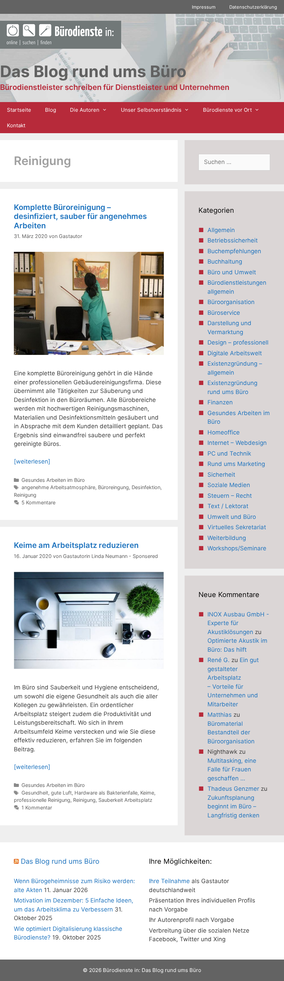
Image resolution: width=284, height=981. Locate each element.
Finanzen (220, 402)
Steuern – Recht (229, 495)
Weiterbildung (226, 537)
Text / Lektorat (227, 506)
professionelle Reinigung (42, 800)
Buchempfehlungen (234, 251)
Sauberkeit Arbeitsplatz (125, 800)
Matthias (219, 714)
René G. (218, 660)
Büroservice (223, 312)
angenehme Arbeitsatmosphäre (58, 487)
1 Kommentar (36, 807)
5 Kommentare (38, 502)
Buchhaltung (224, 261)
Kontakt (16, 125)
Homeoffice (223, 432)
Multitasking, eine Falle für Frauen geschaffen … (231, 769)
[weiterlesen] (32, 461)
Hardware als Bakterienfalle (105, 793)
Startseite (19, 110)
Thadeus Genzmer (233, 788)
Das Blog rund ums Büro (60, 861)
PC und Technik (229, 453)
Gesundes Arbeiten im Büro (53, 480)
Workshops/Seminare (236, 548)
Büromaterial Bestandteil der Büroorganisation (231, 732)
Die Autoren (84, 110)
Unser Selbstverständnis (151, 110)
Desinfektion (146, 487)
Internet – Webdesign (237, 442)
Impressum (203, 7)
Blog (50, 110)
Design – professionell (237, 342)
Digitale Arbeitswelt (234, 353)
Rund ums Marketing (236, 463)
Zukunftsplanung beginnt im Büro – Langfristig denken (233, 806)
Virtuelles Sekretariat (236, 527)
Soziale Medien (228, 485)
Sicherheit (221, 474)
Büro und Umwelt (231, 272)
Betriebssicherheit (232, 240)
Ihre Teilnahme (169, 881)
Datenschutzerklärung (253, 7)
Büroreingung (113, 487)
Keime (147, 793)
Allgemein (221, 230)
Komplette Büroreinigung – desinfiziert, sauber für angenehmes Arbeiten (80, 216)
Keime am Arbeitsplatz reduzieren (76, 545)
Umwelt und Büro (231, 516)
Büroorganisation (231, 302)
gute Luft (61, 793)
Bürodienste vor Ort (227, 110)
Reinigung (25, 495)
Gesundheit (34, 793)
